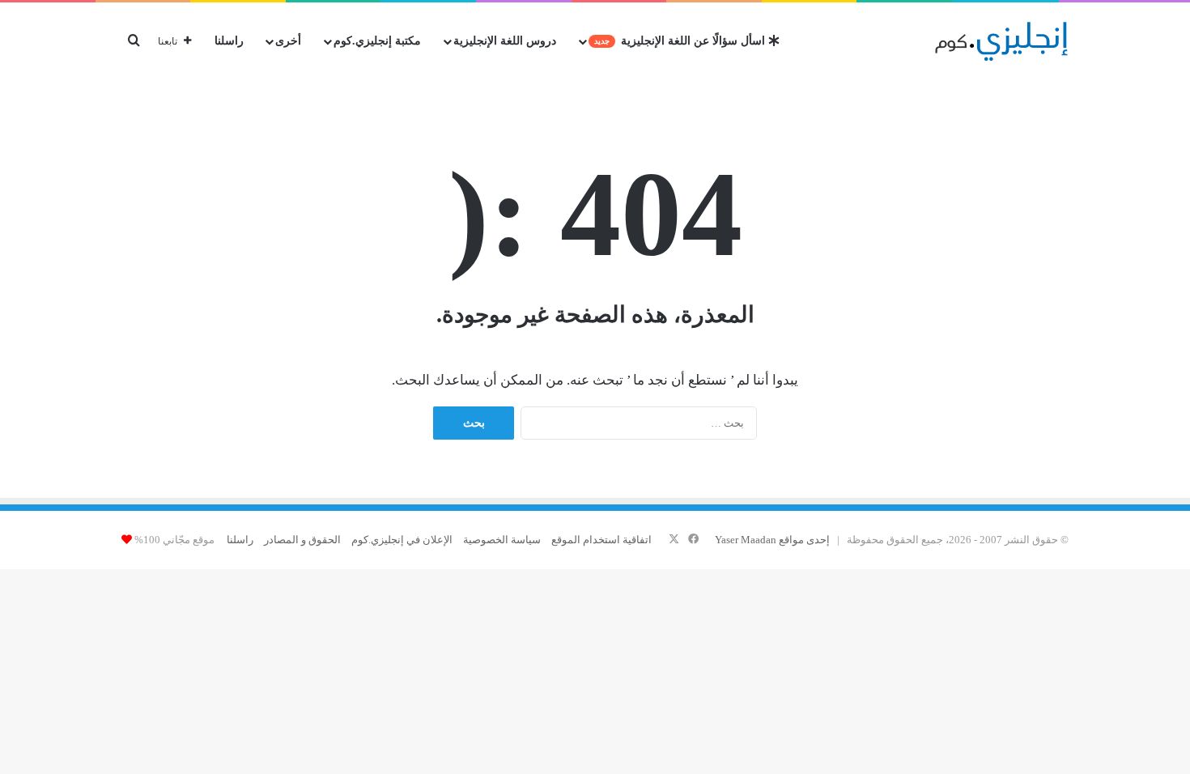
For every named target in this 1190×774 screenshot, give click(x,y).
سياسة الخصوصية (502, 540)
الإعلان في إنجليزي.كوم (402, 540)
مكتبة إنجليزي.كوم (377, 41)
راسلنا (229, 41)
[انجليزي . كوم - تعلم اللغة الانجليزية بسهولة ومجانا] (1002, 41)
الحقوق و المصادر (302, 540)
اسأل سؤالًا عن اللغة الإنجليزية (681, 41)
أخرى (288, 41)
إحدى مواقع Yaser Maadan (772, 540)
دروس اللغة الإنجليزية (504, 41)
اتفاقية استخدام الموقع (601, 540)
